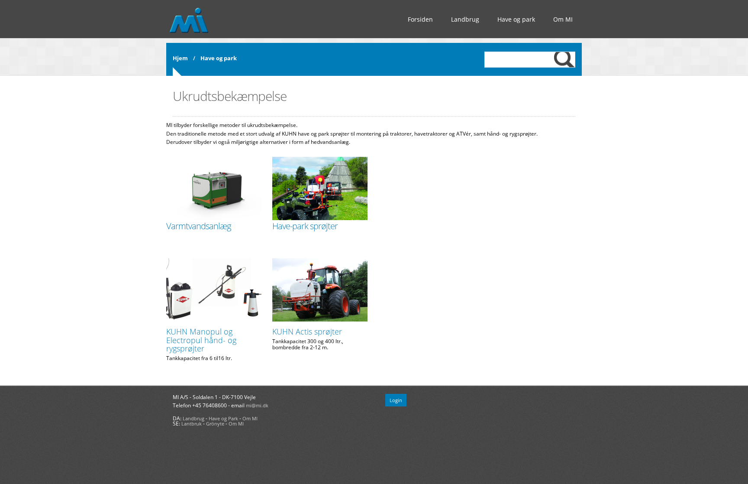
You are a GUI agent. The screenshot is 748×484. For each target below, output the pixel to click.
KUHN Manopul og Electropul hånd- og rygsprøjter (201, 340)
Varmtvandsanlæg (198, 226)
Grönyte (215, 423)
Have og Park (223, 418)
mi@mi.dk (257, 405)
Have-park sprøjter (305, 226)
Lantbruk (191, 423)
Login (396, 400)
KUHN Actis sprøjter (307, 331)
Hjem (180, 58)
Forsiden (420, 19)
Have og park (516, 19)
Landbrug (465, 19)
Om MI (563, 19)
